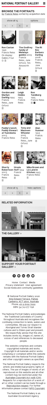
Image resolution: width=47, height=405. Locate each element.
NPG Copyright (37, 388)
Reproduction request (17, 385)
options (34, 20)
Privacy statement (15, 285)
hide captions (34, 188)
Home (15, 282)
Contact (23, 282)
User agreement (33, 285)
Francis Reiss (11, 14)
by (3, 14)
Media (32, 282)
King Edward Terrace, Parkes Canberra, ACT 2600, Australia (23, 300)
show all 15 (12, 20)
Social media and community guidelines (23, 288)
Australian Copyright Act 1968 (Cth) (23, 377)
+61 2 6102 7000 (27, 304)
